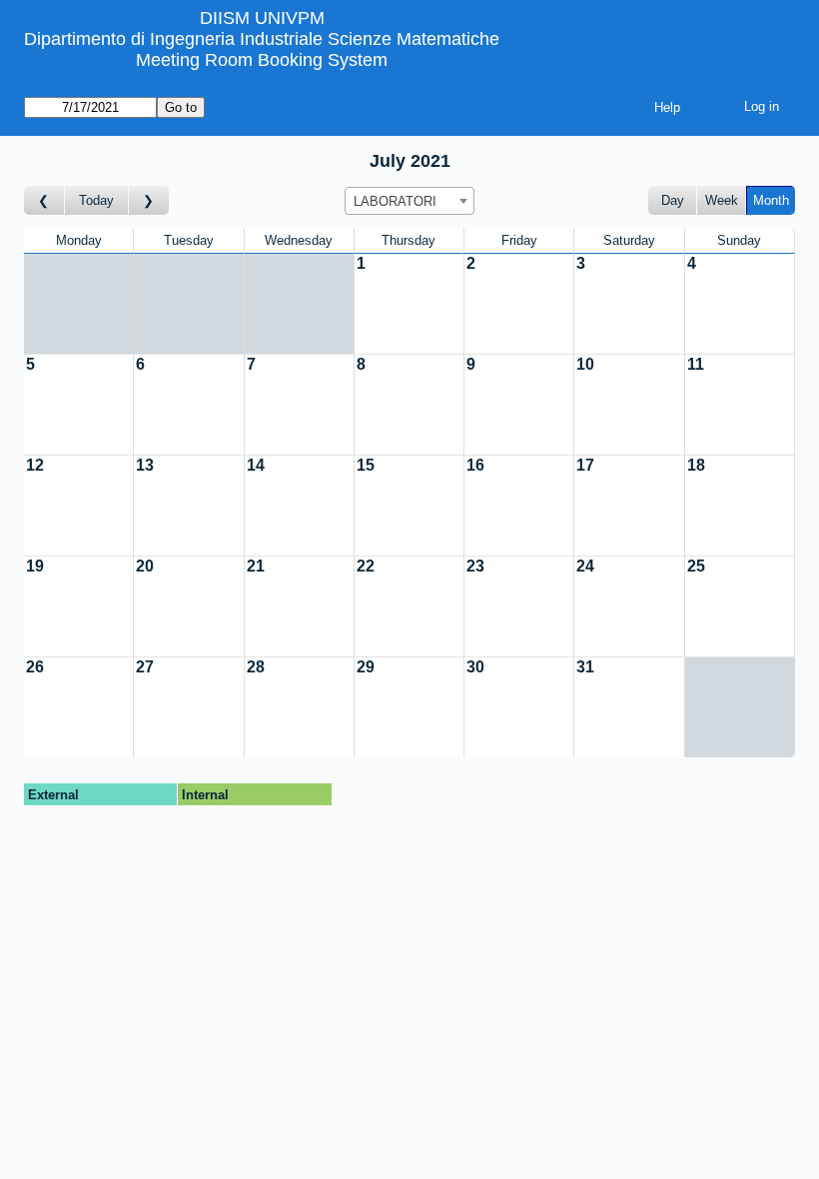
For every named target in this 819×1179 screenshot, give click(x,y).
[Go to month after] (149, 200)
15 (366, 465)
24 (585, 566)
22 (366, 566)
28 (256, 666)
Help (667, 107)
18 (696, 465)
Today (96, 200)
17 (585, 465)
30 (475, 666)
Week (721, 200)
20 (145, 566)
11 (695, 364)
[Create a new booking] (409, 304)
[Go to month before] (44, 200)
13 (145, 465)
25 (696, 566)
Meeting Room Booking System (262, 60)
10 (585, 364)
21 (256, 566)
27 (145, 666)
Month (771, 200)
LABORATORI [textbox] (395, 201)
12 (35, 465)
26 (35, 666)
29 (366, 666)
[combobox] (409, 201)
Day (672, 200)
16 (475, 465)
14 (256, 465)
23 (475, 566)
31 (585, 666)
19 (35, 566)
